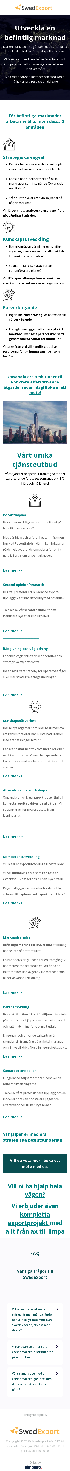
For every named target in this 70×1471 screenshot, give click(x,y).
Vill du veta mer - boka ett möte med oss (35, 1163)
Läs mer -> (13, 570)
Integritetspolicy (35, 1415)
